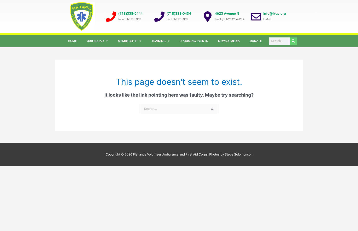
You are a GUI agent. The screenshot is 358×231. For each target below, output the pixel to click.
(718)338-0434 (179, 13)
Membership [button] (127, 41)
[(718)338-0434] (159, 16)
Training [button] (158, 41)
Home (72, 41)
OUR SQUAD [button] (95, 41)
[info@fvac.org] (256, 16)
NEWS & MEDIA (229, 41)
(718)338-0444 (130, 13)
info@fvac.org (274, 13)
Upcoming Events (194, 41)
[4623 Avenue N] (207, 16)
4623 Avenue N (227, 13)
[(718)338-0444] (111, 16)
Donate (256, 41)
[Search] (293, 41)
